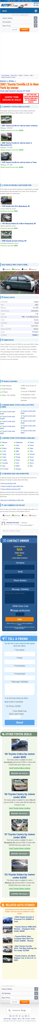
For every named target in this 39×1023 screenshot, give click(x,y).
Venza (32, 463)
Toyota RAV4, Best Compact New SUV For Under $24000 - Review (24, 938)
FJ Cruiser (5, 469)
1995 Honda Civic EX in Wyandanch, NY (16, 206)
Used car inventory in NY (8, 483)
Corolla (4, 460)
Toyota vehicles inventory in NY (10, 489)
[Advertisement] (19, 52)
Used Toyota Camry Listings (19, 808)
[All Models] (19, 22)
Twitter (25, 269)
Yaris (31, 466)
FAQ (23, 1019)
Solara (32, 445)
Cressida (5, 463)
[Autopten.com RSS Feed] (29, 1016)
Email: (19, 572)
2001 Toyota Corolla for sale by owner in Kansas (20, 126)
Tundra (32, 460)
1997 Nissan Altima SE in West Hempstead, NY (19, 224)
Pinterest (33, 269)
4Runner (4, 442)
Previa (18, 460)
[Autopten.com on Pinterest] (14, 1016)
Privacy (28, 1019)
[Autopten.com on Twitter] (20, 1016)
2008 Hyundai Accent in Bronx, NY (14, 241)
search (24, 30)
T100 (31, 451)
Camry (4, 454)
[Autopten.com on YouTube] (23, 1016)
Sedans (34, 335)
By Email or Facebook (14, 702)
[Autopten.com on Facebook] (10, 1016)
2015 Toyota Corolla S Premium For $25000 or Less (24, 919)
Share (37, 3)
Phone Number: (19, 580)
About (19, 1019)
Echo (3, 466)
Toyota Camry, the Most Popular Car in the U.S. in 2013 (25, 958)
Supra (31, 448)
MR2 (17, 451)
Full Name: (19, 563)
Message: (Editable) (19, 589)
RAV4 (17, 466)
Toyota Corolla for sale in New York (12, 486)
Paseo (18, 454)
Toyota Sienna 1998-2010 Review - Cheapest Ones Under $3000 (25, 929)
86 (3, 445)
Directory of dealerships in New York (12, 500)
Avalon (4, 448)
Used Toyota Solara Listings (19, 888)
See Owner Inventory (20, 558)
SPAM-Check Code (19, 606)
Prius (17, 463)
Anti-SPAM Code (20, 711)
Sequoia (18, 469)
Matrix (18, 448)
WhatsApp (17, 269)
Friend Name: (19, 666)
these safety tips (17, 623)
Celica (4, 457)
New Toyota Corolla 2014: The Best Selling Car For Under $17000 (25, 948)
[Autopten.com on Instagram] (17, 1016)
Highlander (19, 442)
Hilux (17, 445)
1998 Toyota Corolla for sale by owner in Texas (19, 162)
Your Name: (20, 650)
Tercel (31, 457)
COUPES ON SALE (19, 894)
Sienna (32, 442)
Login (36, 5)
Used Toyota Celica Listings (19, 768)
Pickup (18, 457)
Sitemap (14, 1019)
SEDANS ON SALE (19, 773)
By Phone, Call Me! (13, 706)
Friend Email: (19, 674)
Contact (33, 1019)
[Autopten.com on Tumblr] (26, 1016)
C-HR (4, 451)
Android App (7, 1019)
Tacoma (32, 454)
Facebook (7, 269)
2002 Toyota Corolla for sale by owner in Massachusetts (16, 144)
